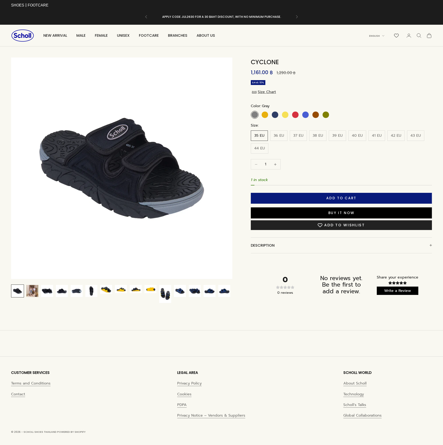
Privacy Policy (189, 383)
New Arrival (55, 35)
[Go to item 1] (17, 291)
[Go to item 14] (209, 291)
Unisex (123, 35)
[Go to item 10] (150, 289)
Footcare (149, 35)
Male (81, 35)
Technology (353, 394)
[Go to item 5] (76, 291)
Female (101, 35)
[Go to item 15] (224, 291)
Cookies (184, 394)
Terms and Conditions (31, 383)
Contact (18, 394)
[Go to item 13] (194, 291)
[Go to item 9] (135, 289)
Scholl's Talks (354, 405)
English (374, 36)
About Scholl (355, 383)
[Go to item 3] (47, 291)
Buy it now (341, 212)
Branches (177, 35)
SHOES (17, 5)
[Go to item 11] (165, 294)
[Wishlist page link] (396, 35)
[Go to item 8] (120, 289)
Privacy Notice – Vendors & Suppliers (211, 415)
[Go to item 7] (106, 289)
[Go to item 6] (91, 291)
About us (206, 35)
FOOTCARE (38, 5)
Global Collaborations (362, 415)
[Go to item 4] (61, 291)
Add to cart (341, 198)
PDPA (182, 405)
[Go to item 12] (180, 291)
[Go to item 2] (32, 291)
